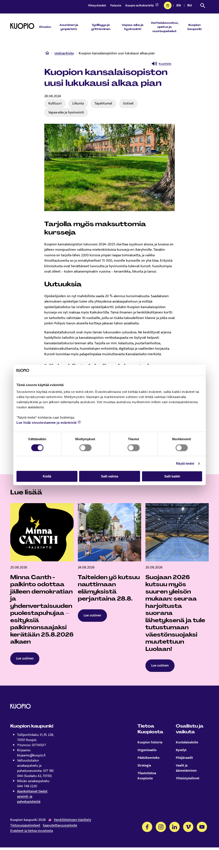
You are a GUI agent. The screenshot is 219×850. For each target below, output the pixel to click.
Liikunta (78, 103)
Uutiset (128, 103)
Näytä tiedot (185, 463)
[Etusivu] (47, 54)
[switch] (85, 447)
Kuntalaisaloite (187, 742)
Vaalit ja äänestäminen (186, 768)
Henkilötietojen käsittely (72, 820)
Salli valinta (109, 476)
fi (168, 5)
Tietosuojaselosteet (25, 825)
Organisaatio (147, 750)
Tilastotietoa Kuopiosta (147, 776)
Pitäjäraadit (184, 758)
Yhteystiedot (97, 5)
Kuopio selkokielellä (139, 5)
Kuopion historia (150, 742)
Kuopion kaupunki (194, 27)
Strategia (144, 765)
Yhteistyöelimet (187, 778)
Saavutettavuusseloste (60, 825)
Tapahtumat (103, 103)
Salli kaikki (172, 476)
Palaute (116, 5)
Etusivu (45, 27)
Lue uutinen (25, 658)
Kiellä (47, 476)
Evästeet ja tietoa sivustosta (31, 831)
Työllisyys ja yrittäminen (100, 27)
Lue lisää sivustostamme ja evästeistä (46, 422)
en (179, 5)
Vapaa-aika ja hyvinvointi (133, 27)
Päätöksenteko (149, 758)
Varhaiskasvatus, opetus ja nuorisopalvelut (164, 27)
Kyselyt (181, 750)
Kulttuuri (55, 103)
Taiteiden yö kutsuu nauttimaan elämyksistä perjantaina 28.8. (109, 588)
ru (190, 5)
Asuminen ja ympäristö (68, 27)
